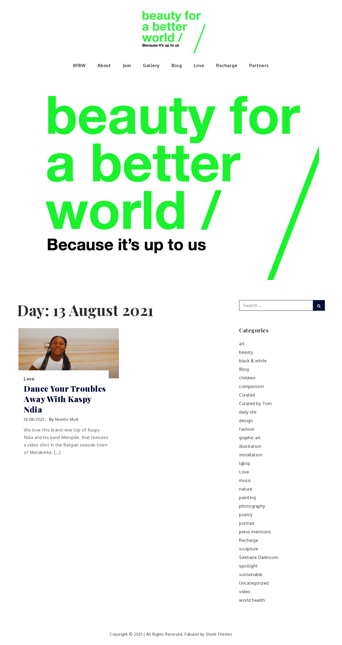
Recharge (226, 65)
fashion (247, 429)
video (245, 591)
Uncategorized (254, 583)
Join (127, 65)
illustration (250, 446)
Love (199, 65)
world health (252, 600)
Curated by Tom (255, 403)
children (247, 377)
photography (252, 506)
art (242, 343)
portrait (246, 523)
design (246, 420)
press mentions (255, 531)
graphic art (250, 437)
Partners (259, 65)
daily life (247, 412)
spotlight (248, 566)
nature (245, 489)
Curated (247, 395)
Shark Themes (219, 634)
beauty (246, 352)
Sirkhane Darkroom (258, 557)
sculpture (248, 548)
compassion (251, 386)
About (104, 65)
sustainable (251, 574)
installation (250, 454)
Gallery (151, 65)
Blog (177, 65)
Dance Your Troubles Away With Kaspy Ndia (65, 399)
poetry (245, 514)
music (245, 480)
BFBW (79, 65)
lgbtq (244, 463)
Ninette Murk (67, 419)
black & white (253, 360)
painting (247, 497)
